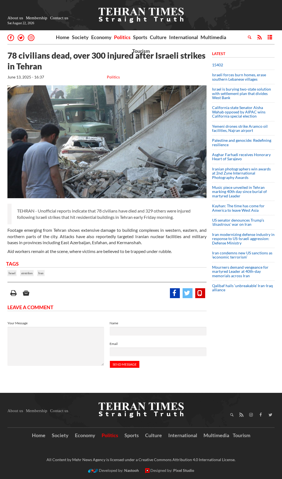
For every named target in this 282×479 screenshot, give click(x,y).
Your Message (17, 323)
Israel (12, 273)
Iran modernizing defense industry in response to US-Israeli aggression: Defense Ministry (243, 238)
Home (62, 37)
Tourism (141, 51)
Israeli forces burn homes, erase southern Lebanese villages (239, 76)
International (183, 37)
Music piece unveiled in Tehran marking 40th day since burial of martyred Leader (239, 191)
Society (80, 37)
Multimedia (213, 37)
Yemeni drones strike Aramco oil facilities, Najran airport (240, 128)
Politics (122, 37)
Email (114, 344)
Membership (36, 18)
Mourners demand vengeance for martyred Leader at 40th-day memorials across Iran (240, 271)
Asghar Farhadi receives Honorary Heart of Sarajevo (241, 156)
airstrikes (26, 273)
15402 (217, 64)
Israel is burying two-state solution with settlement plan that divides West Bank (241, 93)
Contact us (59, 18)
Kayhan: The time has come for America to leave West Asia (238, 207)
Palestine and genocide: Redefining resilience (241, 142)
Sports (140, 37)
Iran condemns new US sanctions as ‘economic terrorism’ (242, 255)
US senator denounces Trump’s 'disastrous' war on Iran (238, 222)
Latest (218, 53)
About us (15, 18)
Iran (41, 273)
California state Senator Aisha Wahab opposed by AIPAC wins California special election (238, 111)
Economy (101, 37)
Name (114, 323)
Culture (158, 37)
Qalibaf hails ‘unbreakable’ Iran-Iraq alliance (242, 287)
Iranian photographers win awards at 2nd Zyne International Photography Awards (241, 173)
